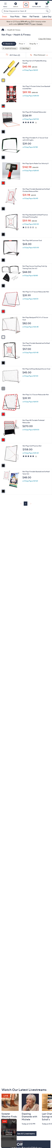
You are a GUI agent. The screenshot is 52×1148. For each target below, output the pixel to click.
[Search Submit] (47, 11)
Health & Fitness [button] (10, 48)
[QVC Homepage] (3, 30)
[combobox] (23, 11)
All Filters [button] (14, 55)
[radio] (3, 80)
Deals (4, 16)
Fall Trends (34, 16)
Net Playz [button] (25, 48)
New (24, 16)
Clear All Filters (44, 39)
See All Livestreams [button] (26, 1133)
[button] (5, 5)
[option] (26, 23)
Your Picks (14, 16)
